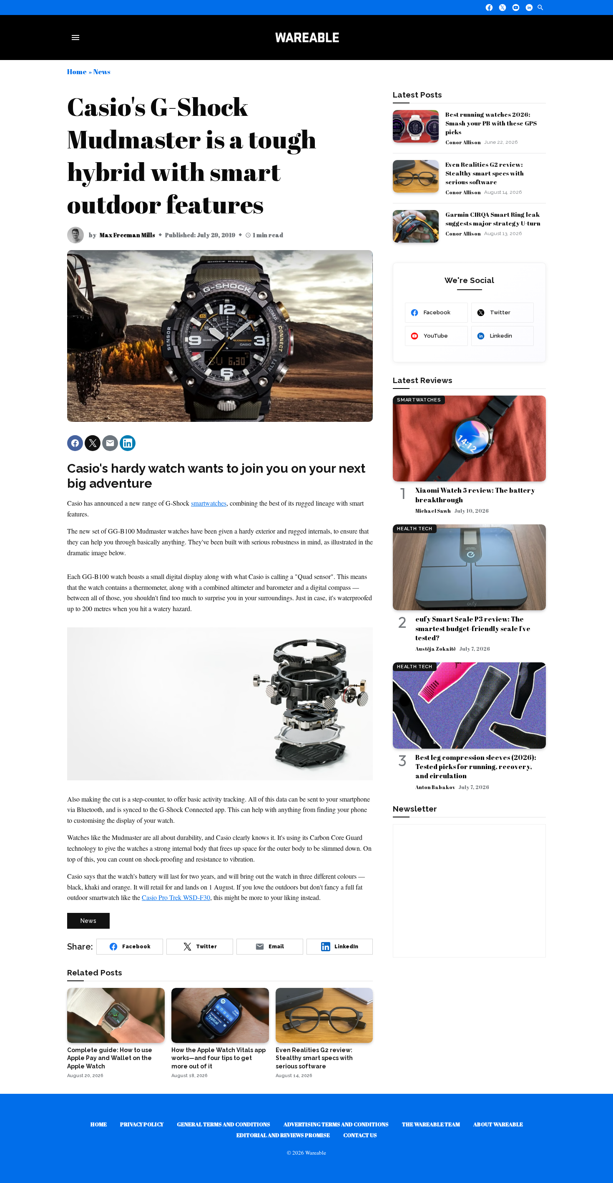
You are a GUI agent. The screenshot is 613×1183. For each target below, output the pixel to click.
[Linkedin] (529, 7)
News (101, 71)
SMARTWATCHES (419, 400)
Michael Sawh (433, 510)
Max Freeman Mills (127, 235)
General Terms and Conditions (223, 1124)
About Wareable (498, 1124)
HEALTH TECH (414, 528)
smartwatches (208, 503)
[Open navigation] (77, 37)
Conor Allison (463, 142)
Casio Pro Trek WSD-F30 (176, 897)
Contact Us (360, 1135)
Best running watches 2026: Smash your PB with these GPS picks (491, 123)
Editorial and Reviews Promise (283, 1135)
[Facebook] (489, 7)
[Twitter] (502, 7)
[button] (75, 443)
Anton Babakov (435, 787)
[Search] (540, 7)
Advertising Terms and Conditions (336, 1124)
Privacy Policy (141, 1124)
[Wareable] (307, 37)
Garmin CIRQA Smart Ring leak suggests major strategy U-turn (492, 218)
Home (77, 71)
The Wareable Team (431, 1124)
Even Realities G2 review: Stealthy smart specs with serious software (484, 173)
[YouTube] (516, 7)
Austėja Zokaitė (435, 648)
